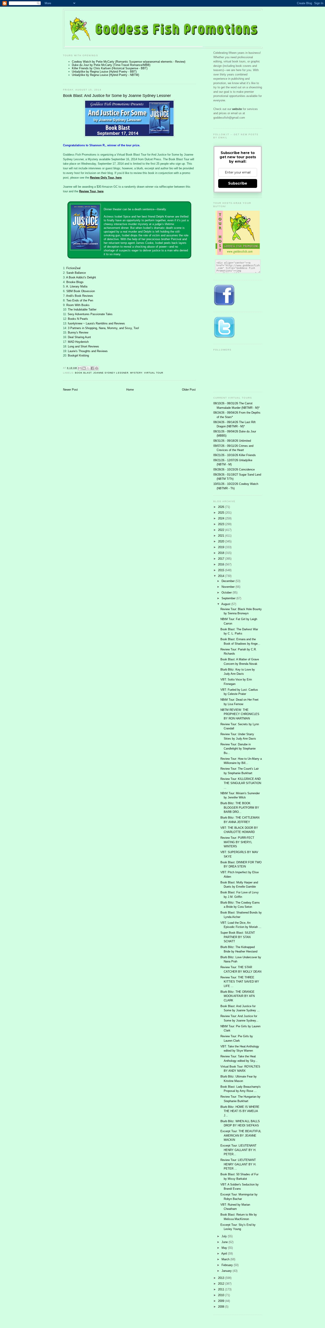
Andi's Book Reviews (79, 295)
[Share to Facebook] (92, 368)
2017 (221, 558)
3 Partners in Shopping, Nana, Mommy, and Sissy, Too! (103, 328)
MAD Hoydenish (78, 341)
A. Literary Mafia (76, 286)
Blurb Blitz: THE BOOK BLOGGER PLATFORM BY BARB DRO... (239, 807)
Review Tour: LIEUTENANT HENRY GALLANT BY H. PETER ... (238, 1164)
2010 (221, 1295)
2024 (221, 518)
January (227, 1270)
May (225, 1247)
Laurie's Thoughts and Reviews (88, 351)
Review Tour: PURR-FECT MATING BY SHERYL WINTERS (237, 842)
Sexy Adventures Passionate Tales (90, 314)
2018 (221, 553)
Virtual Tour (153, 373)
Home (130, 389)
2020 (221, 541)
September (229, 598)
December (228, 581)
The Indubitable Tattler (82, 309)
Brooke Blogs (75, 282)
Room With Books (78, 305)
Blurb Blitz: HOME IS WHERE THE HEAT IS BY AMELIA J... (239, 1111)
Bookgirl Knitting (78, 355)
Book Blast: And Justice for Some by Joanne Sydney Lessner (117, 95)
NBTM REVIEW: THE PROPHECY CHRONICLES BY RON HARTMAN (239, 714)
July (225, 1236)
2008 (221, 1306)
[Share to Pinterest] (96, 368)
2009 (221, 1301)
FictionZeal (73, 268)
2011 (221, 1289)
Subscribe (237, 183)
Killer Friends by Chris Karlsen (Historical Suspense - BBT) (109, 68)
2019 (221, 547)
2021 (221, 535)
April (224, 1253)
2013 (221, 1278)
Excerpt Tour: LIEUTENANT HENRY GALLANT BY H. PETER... (238, 1150)
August (226, 604)
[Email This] (80, 368)
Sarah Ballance (76, 272)
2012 (221, 1283)
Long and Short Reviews (83, 346)
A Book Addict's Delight (81, 277)
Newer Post (70, 389)
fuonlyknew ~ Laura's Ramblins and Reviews (96, 323)
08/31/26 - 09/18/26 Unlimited (232, 440)
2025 (221, 512)
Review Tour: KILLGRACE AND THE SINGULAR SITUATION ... (240, 783)
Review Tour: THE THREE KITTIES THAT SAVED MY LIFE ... (239, 982)
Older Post (189, 389)
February (228, 1265)
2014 (221, 576)
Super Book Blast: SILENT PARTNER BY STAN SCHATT (237, 937)
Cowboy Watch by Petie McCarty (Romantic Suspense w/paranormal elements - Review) (128, 61)
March (226, 1259)
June (225, 1242)
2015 (221, 570)
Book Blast (83, 373)
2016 (221, 564)
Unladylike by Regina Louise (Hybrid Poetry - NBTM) (105, 75)
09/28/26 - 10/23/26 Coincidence (234, 469)
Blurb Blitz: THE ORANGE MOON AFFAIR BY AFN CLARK (237, 996)
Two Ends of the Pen (79, 300)
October (227, 592)
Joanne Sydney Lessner (110, 373)
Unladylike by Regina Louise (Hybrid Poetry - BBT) (104, 71)
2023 (221, 524)
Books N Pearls (78, 318)
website (237, 109)
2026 (221, 507)
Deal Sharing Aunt (79, 337)
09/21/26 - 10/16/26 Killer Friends (234, 455)
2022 (221, 530)
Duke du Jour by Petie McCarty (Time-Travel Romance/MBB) (111, 65)
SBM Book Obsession (80, 291)
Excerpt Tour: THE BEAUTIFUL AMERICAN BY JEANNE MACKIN (240, 1135)
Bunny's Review (78, 332)
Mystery (136, 373)
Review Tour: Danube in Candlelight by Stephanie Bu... (238, 749)
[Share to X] (88, 368)
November (228, 586)
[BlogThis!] (84, 368)
